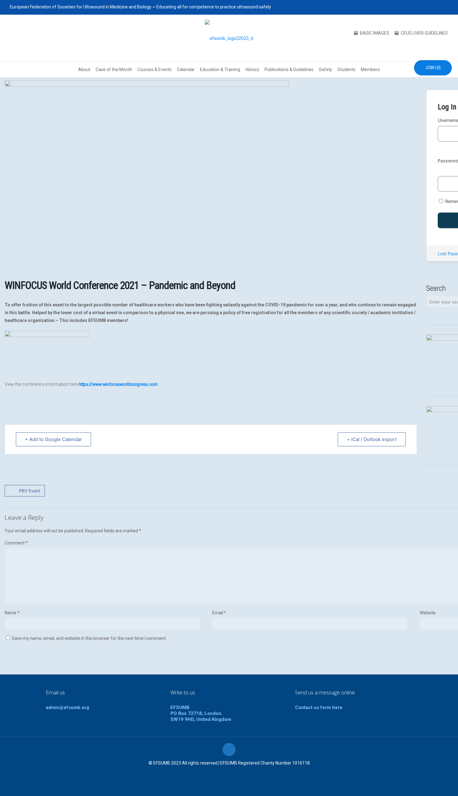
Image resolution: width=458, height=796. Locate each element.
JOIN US (433, 67)
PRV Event (29, 490)
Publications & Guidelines (289, 69)
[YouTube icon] (429, 7)
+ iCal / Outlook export (372, 439)
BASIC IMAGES (374, 33)
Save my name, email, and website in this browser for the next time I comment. (89, 638)
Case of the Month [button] (114, 69)
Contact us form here (318, 707)
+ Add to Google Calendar (53, 439)
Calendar (186, 69)
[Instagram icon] (444, 7)
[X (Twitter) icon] (421, 7)
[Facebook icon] (413, 7)
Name (12, 612)
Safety (325, 69)
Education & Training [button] (220, 69)
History (252, 69)
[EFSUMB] (229, 38)
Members (370, 69)
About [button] (84, 69)
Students (346, 69)
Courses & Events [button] (154, 69)
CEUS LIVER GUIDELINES (424, 33)
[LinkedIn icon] (436, 7)
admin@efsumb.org (67, 707)
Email (219, 612)
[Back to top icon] (229, 749)
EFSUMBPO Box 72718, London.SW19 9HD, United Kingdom (200, 713)
